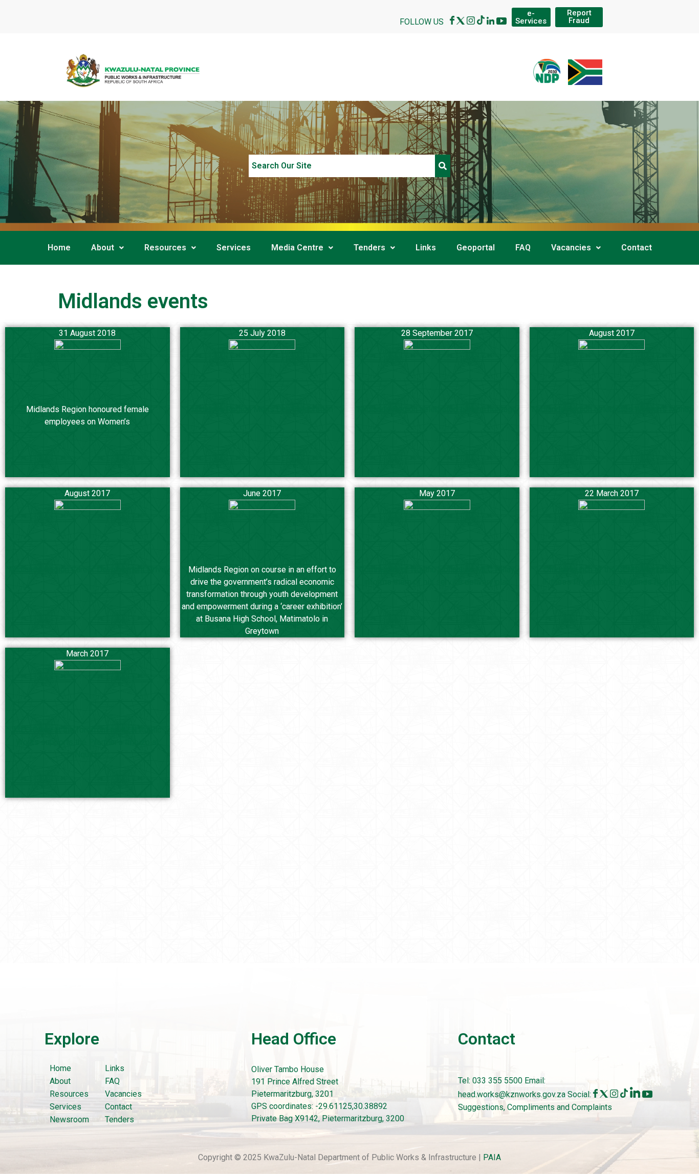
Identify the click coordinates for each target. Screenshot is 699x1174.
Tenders (369, 247)
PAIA (492, 1157)
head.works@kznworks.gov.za (512, 1095)
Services (233, 247)
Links (426, 247)
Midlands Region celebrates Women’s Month (611, 409)
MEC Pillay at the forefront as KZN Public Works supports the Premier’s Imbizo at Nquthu (87, 742)
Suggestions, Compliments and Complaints (535, 1107)
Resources (165, 247)
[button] (107, 248)
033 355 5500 (496, 1080)
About (102, 247)
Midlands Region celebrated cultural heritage (437, 409)
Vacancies (571, 247)
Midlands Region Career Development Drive (87, 569)
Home (59, 247)
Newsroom (69, 1119)
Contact (636, 247)
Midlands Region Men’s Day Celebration (262, 409)
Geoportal (475, 247)
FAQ (523, 247)
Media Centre (297, 247)
